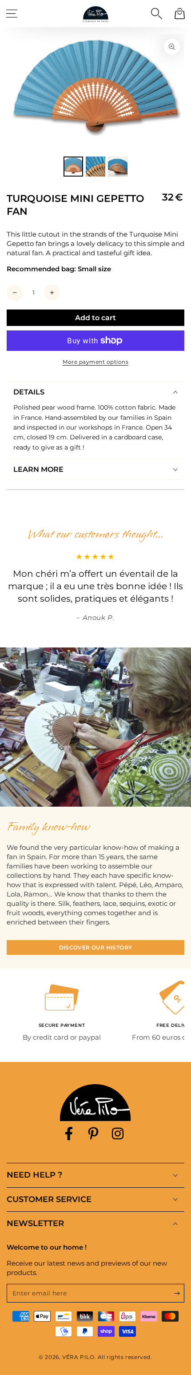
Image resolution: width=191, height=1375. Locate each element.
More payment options (95, 361)
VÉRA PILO (78, 1357)
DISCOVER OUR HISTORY (95, 947)
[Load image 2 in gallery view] (95, 167)
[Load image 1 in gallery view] (73, 167)
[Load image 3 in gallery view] (117, 167)
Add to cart (95, 318)
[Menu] (11, 13)
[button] (156, 13)
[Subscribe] (179, 1293)
